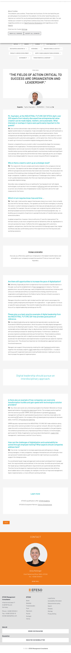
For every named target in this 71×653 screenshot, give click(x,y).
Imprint (10, 25)
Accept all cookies (32, 33)
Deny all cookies (16, 33)
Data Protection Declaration (33, 23)
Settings (24, 29)
